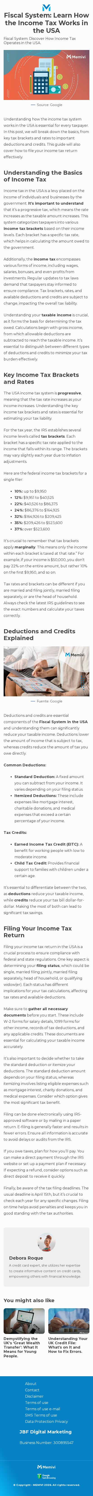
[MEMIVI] (46, 8)
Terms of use (36, 1403)
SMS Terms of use (41, 1415)
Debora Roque (26, 1258)
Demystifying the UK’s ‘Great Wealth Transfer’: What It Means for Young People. (22, 1347)
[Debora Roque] (46, 1250)
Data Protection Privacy (46, 1421)
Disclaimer (34, 1396)
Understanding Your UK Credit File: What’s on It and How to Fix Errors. (68, 1345)
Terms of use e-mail (42, 1409)
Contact (32, 1390)
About (31, 1384)
